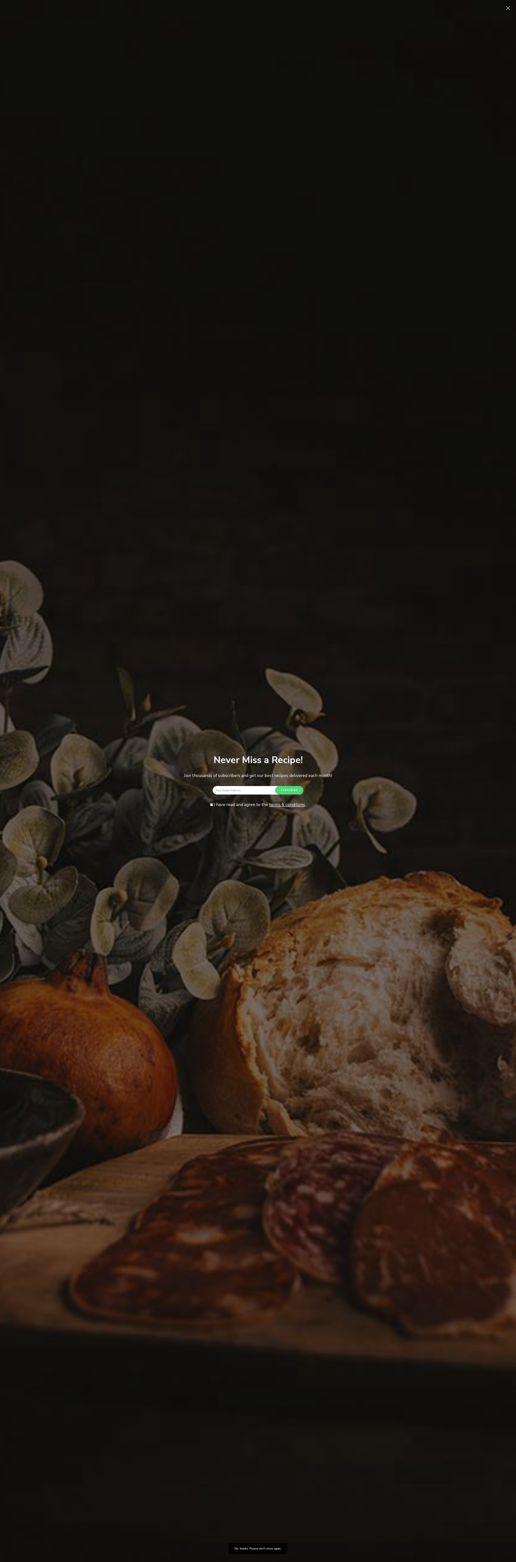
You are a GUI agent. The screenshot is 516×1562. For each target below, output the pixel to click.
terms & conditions (287, 804)
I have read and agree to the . (259, 804)
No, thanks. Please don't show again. (258, 1549)
